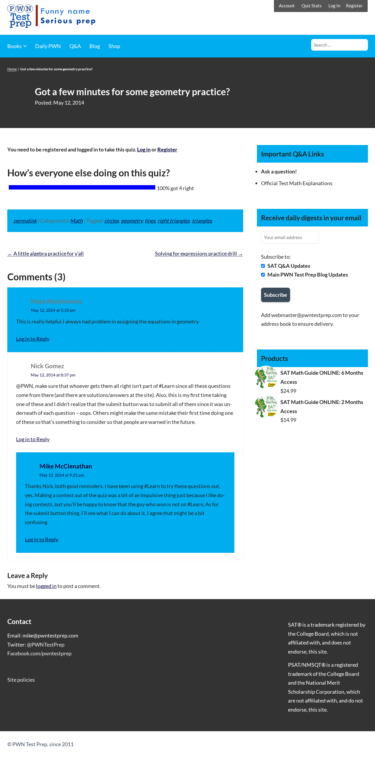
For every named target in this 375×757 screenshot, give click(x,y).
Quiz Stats (311, 5)
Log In (334, 5)
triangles (202, 220)
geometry (132, 220)
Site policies (21, 679)
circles (111, 220)
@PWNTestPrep (45, 644)
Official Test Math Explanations (297, 183)
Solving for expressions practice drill (199, 253)
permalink (25, 220)
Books (14, 46)
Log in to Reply (33, 338)
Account (287, 5)
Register (354, 5)
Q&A (75, 46)
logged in (46, 586)
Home (12, 69)
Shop (114, 46)
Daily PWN (48, 46)
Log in (144, 149)
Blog (94, 46)
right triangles (174, 220)
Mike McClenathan (66, 466)
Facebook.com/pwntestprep (39, 653)
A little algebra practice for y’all (45, 253)
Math (76, 220)
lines (150, 220)
